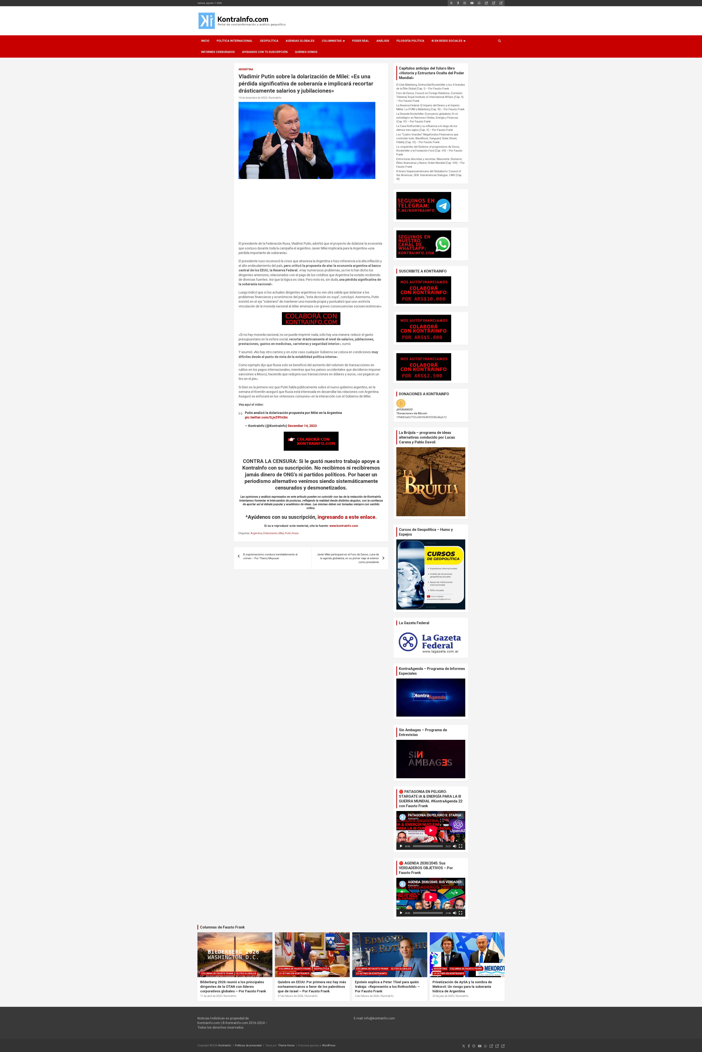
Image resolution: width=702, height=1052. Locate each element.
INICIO (205, 40)
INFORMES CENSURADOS (218, 52)
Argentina (256, 533)
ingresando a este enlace (346, 517)
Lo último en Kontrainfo (294, 973)
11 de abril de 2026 (211, 996)
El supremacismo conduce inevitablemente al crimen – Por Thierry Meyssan (270, 556)
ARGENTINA (246, 69)
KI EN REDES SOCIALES (447, 40)
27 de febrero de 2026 (290, 996)
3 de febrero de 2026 (367, 996)
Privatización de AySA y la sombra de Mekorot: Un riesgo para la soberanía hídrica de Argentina (462, 986)
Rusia (295, 533)
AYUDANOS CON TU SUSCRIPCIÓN (265, 52)
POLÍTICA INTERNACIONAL (235, 40)
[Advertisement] (311, 212)
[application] (430, 830)
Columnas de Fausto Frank (222, 927)
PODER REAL (360, 40)
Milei (281, 533)
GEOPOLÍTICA (269, 40)
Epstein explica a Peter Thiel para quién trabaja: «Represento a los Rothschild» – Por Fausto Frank (387, 986)
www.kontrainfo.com (343, 526)
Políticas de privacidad (248, 1045)
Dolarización (270, 533)
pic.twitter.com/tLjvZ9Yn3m (266, 417)
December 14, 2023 (302, 426)
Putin (288, 533)
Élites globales (246, 973)
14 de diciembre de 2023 (253, 97)
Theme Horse (286, 1045)
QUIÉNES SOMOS (306, 52)
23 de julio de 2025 (443, 996)
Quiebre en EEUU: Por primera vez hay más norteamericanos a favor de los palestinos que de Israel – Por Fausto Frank (312, 986)
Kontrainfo (224, 1045)
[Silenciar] (454, 846)
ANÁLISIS (382, 40)
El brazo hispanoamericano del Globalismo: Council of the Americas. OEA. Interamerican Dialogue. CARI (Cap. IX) (429, 175)
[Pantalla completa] (460, 846)
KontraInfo (275, 97)
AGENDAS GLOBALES (300, 40)
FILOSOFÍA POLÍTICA (410, 40)
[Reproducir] (401, 846)
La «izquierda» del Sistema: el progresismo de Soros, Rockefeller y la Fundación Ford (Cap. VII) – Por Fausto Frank (429, 150)
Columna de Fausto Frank (217, 973)
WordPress (328, 1045)
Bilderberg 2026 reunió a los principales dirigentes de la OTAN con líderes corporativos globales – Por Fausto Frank (233, 986)
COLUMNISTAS (332, 40)
